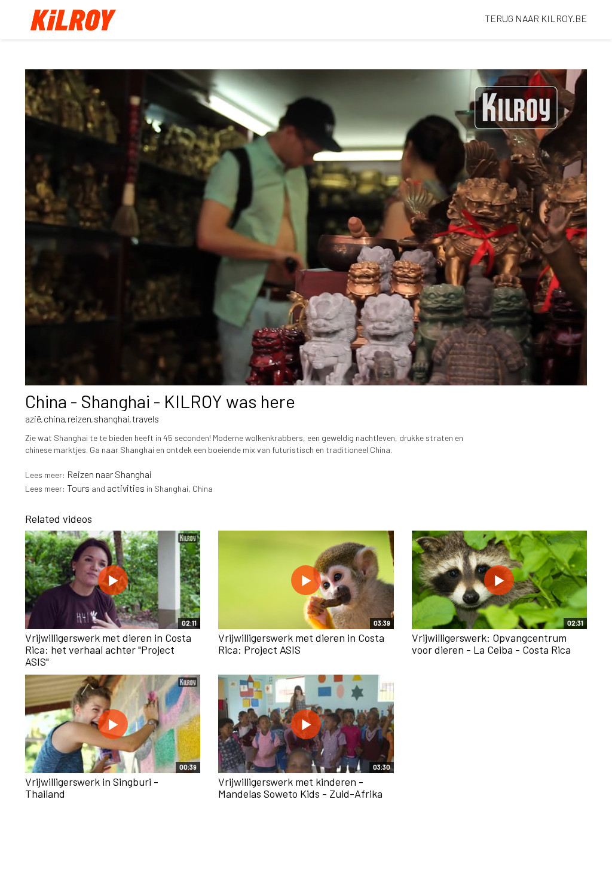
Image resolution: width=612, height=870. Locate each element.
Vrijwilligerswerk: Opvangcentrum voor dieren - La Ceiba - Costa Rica (491, 643)
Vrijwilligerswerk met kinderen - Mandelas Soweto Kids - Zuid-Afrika (300, 787)
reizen (79, 418)
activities (126, 488)
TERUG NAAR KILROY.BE (536, 18)
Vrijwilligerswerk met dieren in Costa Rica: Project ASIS (301, 643)
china (54, 418)
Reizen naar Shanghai (109, 474)
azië (33, 418)
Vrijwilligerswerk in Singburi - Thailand (91, 787)
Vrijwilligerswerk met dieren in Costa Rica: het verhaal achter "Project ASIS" (108, 649)
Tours (78, 488)
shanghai (112, 418)
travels (145, 418)
